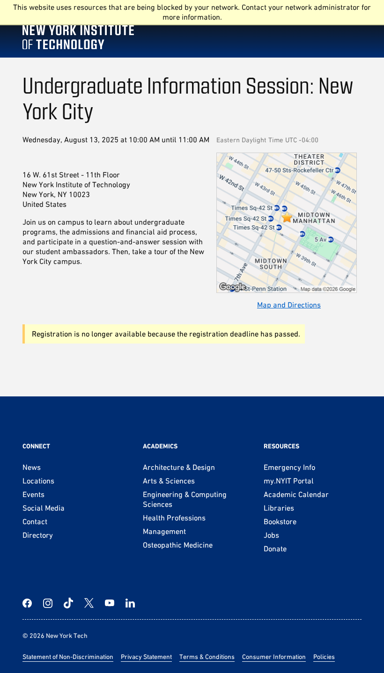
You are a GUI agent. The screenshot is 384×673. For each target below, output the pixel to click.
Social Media (43, 508)
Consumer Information (274, 656)
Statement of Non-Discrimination (67, 656)
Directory (37, 535)
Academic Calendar (296, 494)
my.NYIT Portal (289, 480)
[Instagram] (47, 603)
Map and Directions (289, 304)
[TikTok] (68, 603)
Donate (275, 548)
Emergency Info (289, 467)
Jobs (271, 535)
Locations (38, 480)
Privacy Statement (146, 656)
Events (33, 494)
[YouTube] (109, 603)
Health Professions (174, 517)
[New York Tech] (78, 29)
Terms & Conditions (207, 656)
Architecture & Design (179, 467)
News (31, 467)
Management (164, 531)
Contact (34, 521)
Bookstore (280, 521)
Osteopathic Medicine (178, 545)
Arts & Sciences (169, 480)
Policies (324, 656)
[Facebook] (27, 603)
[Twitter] (89, 603)
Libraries (279, 508)
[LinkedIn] (130, 603)
